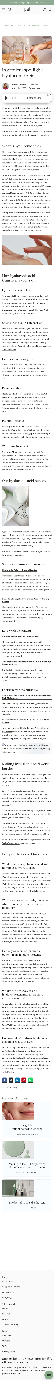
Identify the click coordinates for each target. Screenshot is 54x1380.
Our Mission (7, 1308)
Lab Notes (34, 25)
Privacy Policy (8, 1351)
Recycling (6, 1297)
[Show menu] (3, 9)
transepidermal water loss (14, 309)
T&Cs (4, 1346)
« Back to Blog (10, 1087)
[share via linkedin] (17, 1080)
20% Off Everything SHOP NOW (27, 2)
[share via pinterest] (23, 1080)
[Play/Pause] (6, 98)
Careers (6, 1340)
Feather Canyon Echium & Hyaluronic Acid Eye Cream (25, 721)
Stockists (6, 1335)
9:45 (49, 95)
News (45, 25)
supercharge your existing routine (36, 589)
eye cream (7, 731)
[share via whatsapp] (30, 1080)
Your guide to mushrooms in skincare (27, 1127)
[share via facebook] (4, 1080)
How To (21, 25)
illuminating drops (10, 673)
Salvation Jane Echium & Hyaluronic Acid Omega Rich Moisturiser (26, 696)
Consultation (8, 1292)
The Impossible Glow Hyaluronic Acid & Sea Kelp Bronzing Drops (26, 662)
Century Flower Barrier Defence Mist (20, 636)
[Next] (50, 2)
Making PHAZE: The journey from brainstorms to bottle (27, 1165)
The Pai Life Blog (10, 1324)
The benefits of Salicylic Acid (27, 1202)
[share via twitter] (11, 1080)
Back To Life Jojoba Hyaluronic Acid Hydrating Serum (25, 600)
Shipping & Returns (11, 1286)
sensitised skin (9, 349)
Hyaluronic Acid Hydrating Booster (33, 223)
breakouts (33, 400)
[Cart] (50, 9)
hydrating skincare (11, 843)
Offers (5, 1319)
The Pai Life (7, 25)
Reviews (6, 1313)
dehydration (37, 393)
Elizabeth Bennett (19, 84)
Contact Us (7, 1281)
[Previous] (3, 2)
